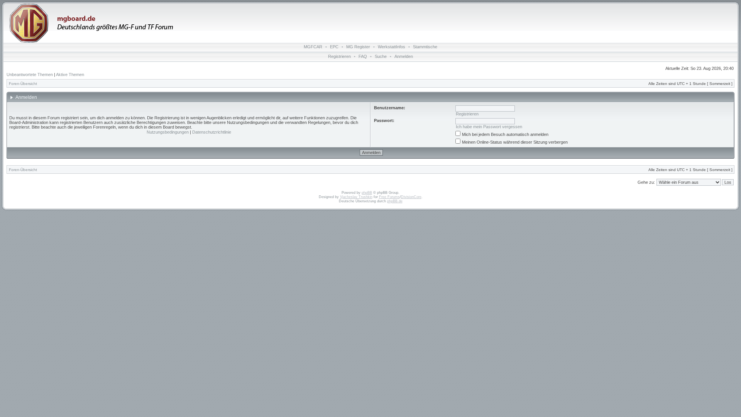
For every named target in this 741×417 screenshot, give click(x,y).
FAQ (363, 56)
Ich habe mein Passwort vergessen (489, 126)
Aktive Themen (70, 74)
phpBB (367, 193)
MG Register (358, 46)
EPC (334, 46)
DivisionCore (411, 197)
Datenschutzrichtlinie (211, 132)
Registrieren (339, 56)
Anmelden (403, 56)
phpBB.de (395, 201)
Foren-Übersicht (23, 83)
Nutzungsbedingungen (168, 132)
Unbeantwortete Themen (30, 74)
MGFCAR (313, 46)
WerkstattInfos (391, 46)
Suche (381, 56)
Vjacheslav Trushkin (356, 197)
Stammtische (425, 46)
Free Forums (389, 197)
